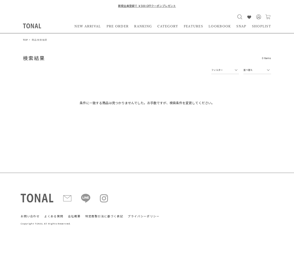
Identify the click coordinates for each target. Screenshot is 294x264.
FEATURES (193, 26)
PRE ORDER (118, 26)
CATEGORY (167, 26)
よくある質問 (53, 216)
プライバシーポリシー (143, 216)
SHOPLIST (261, 26)
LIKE (249, 17)
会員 (259, 17)
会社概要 (74, 216)
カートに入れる (268, 17)
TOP (25, 39)
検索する (240, 17)
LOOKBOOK (220, 26)
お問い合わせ (30, 216)
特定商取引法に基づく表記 (104, 216)
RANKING (143, 26)
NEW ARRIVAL (87, 26)
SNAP (241, 26)
